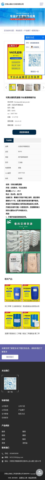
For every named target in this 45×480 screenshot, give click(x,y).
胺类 (3, 431)
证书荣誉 (5, 414)
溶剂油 (24, 443)
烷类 (3, 439)
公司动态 (5, 410)
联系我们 (10, 357)
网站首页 (19, 30)
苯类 (3, 443)
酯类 (24, 439)
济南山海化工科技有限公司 (14, 474)
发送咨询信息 (24, 132)
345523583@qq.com (16, 457)
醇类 (3, 435)
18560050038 (13, 453)
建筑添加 (35, 30)
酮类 (24, 435)
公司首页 (5, 406)
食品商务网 (32, 478)
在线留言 (5, 418)
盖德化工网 (23, 478)
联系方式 (21, 414)
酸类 (24, 431)
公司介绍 (21, 406)
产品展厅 (27, 30)
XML (10, 478)
